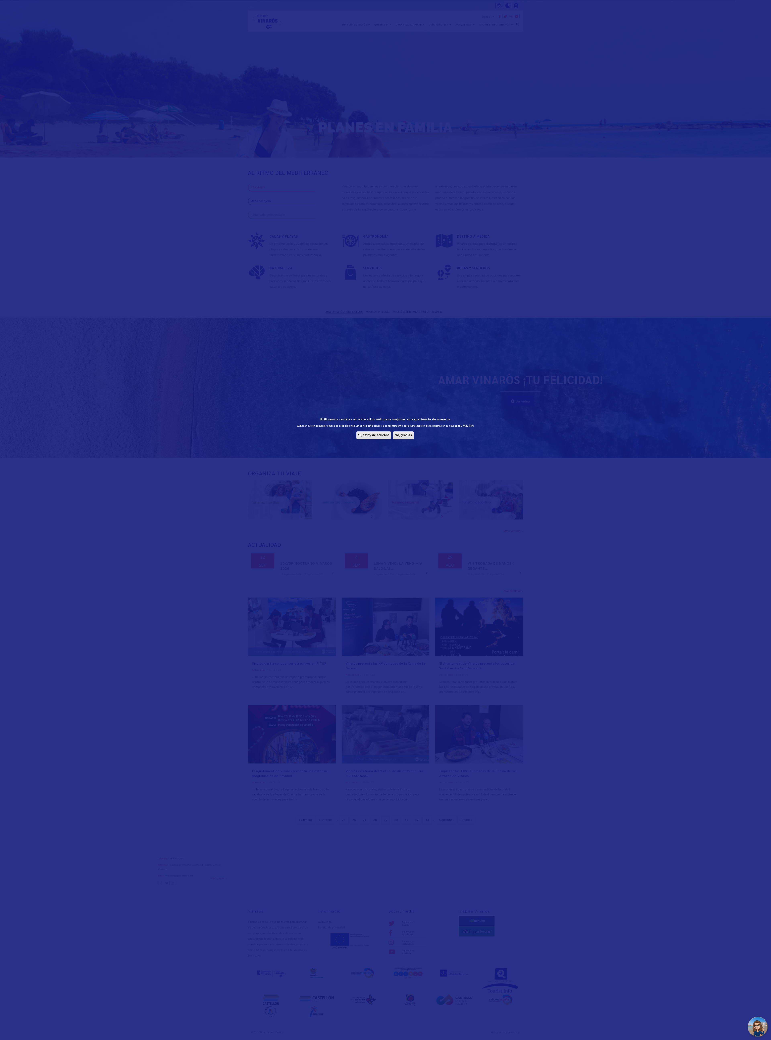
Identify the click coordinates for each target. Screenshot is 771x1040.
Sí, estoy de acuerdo (373, 435)
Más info (468, 425)
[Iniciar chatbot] (758, 1027)
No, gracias (403, 435)
